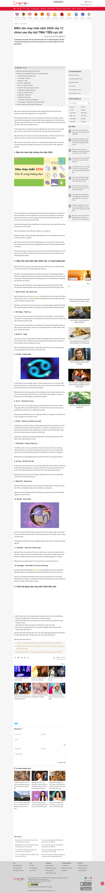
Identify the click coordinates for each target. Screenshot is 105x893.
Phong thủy (43, 8)
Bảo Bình (82, 18)
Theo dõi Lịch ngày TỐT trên (50, 36)
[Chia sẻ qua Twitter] (18, 657)
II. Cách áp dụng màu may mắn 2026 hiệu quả (29, 104)
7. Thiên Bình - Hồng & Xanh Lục (26, 90)
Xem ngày (19, 8)
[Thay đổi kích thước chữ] (42, 36)
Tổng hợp (83, 121)
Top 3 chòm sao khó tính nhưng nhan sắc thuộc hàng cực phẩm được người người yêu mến (80, 179)
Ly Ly (57, 657)
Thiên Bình (55, 18)
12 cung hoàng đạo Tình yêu (75, 78)
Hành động (84, 113)
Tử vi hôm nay (72, 86)
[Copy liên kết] (28, 657)
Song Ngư (89, 18)
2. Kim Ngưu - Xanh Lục (24, 78)
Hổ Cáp (62, 18)
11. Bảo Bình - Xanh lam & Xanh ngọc (28, 99)
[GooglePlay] (86, 885)
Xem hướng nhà (49, 865)
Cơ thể (71, 110)
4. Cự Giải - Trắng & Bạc (24, 83)
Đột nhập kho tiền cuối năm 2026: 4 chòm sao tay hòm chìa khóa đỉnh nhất (80, 160)
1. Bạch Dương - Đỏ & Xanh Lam (26, 76)
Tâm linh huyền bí (82, 870)
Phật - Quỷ (72, 115)
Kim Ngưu (23, 18)
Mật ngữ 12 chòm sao (74, 75)
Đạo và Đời (59, 8)
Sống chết (72, 121)
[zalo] (22, 657)
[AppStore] (86, 890)
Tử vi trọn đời (32, 870)
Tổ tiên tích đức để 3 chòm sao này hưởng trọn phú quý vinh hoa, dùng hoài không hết (80, 187)
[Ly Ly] (54, 657)
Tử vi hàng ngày (33, 868)
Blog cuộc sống (66, 8)
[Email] (25, 657)
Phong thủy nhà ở (50, 870)
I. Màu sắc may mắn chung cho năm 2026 (28, 71)
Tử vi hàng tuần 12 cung (74, 93)
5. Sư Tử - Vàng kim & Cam (25, 85)
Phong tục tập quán (82, 865)
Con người (83, 115)
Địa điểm (83, 118)
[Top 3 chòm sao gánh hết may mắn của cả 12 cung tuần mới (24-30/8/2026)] (57, 796)
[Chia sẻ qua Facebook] (15, 657)
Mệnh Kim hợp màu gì (51, 873)
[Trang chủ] (14, 9)
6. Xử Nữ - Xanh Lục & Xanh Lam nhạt (28, 88)
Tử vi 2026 (31, 865)
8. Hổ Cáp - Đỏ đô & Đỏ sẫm (25, 92)
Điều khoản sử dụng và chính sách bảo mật (42, 890)
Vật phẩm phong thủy (51, 868)
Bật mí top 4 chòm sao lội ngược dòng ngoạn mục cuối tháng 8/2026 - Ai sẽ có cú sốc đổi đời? (80, 217)
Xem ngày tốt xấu (17, 865)
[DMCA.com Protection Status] (33, 885)
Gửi (64, 745)
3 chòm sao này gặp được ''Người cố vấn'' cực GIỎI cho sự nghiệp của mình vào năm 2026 (39, 643)
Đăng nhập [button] (89, 2)
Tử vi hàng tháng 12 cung (75, 89)
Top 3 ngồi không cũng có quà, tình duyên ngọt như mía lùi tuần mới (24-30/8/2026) (40, 804)
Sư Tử (42, 18)
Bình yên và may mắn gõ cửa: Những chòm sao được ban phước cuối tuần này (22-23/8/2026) (81, 151)
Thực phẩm (73, 118)
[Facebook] (85, 878)
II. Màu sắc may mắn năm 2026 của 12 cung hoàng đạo (32, 73)
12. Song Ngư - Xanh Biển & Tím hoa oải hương (30, 102)
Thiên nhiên (73, 113)
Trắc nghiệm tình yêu (74, 82)
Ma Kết (76, 18)
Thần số (73, 8)
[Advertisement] (36, 55)
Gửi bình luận (61, 762)
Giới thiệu (30, 890)
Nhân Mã (69, 18)
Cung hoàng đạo (35, 8)
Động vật (83, 107)
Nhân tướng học (51, 8)
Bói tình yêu (64, 870)
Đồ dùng (83, 110)
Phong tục (79, 8)
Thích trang (74, 279)
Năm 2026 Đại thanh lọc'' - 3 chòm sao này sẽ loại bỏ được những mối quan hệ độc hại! (39, 652)
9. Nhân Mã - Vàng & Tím (24, 95)
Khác (84, 8)
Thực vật (72, 107)
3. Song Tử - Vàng (22, 80)
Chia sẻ (87, 279)
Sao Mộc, (36, 570)
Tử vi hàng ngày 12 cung (86, 4)
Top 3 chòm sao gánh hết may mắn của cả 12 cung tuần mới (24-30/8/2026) (56, 804)
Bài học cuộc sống (82, 868)
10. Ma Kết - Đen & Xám (24, 97)
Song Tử (29, 18)
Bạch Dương (17, 18)
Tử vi (24, 8)
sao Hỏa (35, 296)
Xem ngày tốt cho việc (18, 870)
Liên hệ (53, 890)
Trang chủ (16, 23)
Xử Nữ (48, 18)
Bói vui (28, 8)
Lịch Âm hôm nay (17, 868)
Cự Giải (36, 18)
